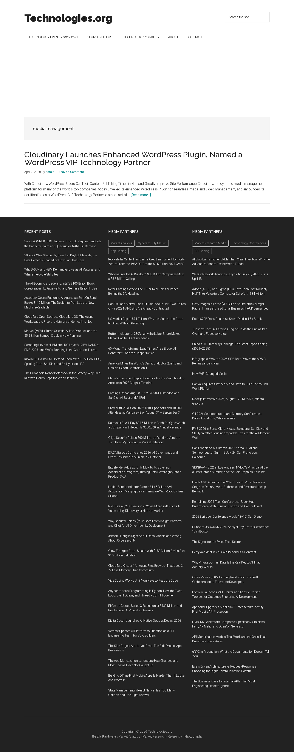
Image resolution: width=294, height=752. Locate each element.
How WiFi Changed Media (209, 373)
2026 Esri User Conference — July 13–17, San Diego (227, 516)
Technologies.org (68, 18)
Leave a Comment (71, 172)
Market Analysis (129, 736)
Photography (193, 736)
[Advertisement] (147, 76)
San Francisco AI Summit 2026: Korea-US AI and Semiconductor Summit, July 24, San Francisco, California (225, 452)
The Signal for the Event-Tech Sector (216, 541)
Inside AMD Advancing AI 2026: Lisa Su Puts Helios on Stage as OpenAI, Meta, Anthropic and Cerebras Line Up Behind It (229, 487)
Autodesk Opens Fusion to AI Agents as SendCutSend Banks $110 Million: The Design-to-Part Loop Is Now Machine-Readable (60, 302)
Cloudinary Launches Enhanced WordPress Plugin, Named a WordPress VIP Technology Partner (133, 158)
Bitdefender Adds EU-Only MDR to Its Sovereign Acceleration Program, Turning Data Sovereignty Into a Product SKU (144, 472)
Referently (175, 736)
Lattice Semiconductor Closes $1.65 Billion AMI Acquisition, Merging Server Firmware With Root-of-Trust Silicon (146, 491)
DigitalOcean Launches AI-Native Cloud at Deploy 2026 (144, 620)
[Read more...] (141, 195)
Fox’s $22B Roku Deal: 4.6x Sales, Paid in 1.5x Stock (227, 319)
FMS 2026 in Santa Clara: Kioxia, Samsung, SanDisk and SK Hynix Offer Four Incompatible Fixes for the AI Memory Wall (231, 433)
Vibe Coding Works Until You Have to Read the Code (143, 580)
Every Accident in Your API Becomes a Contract (224, 552)
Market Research (154, 736)
